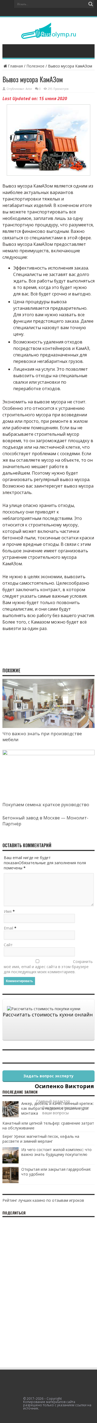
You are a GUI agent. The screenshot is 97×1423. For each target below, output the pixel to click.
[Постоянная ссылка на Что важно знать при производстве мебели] (48, 726)
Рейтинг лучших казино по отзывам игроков (43, 1200)
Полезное (35, 66)
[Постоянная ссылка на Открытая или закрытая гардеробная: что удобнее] (10, 1181)
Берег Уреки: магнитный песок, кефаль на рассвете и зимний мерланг (40, 1139)
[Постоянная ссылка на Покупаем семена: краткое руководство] (48, 753)
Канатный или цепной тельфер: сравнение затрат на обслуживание (48, 1126)
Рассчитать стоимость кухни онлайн (48, 1014)
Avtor (29, 89)
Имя (8, 911)
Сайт (8, 944)
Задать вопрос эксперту (48, 1075)
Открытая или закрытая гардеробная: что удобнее (56, 1172)
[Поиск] (90, 4)
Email (8, 928)
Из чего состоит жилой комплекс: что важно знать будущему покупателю (56, 1152)
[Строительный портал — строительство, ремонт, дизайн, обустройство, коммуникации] (48, 34)
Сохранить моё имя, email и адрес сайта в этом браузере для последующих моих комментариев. (48, 966)
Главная (15, 66)
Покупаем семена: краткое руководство (45, 805)
